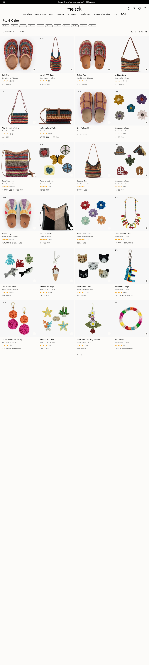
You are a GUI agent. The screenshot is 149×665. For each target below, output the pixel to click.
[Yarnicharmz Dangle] (55, 266)
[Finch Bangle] (130, 318)
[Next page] (81, 355)
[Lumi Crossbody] (130, 54)
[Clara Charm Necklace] (130, 213)
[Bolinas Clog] (93, 54)
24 (136, 32)
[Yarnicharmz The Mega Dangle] (93, 318)
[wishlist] (139, 9)
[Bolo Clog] (18, 54)
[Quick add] (34, 69)
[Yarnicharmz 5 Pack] (130, 107)
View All (144, 32)
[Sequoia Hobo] (93, 160)
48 (139, 32)
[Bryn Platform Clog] (93, 107)
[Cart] (144, 8)
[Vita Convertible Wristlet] (18, 107)
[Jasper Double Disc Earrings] (18, 318)
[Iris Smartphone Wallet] (55, 107)
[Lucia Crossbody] (18, 160)
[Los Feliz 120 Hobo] (55, 54)
